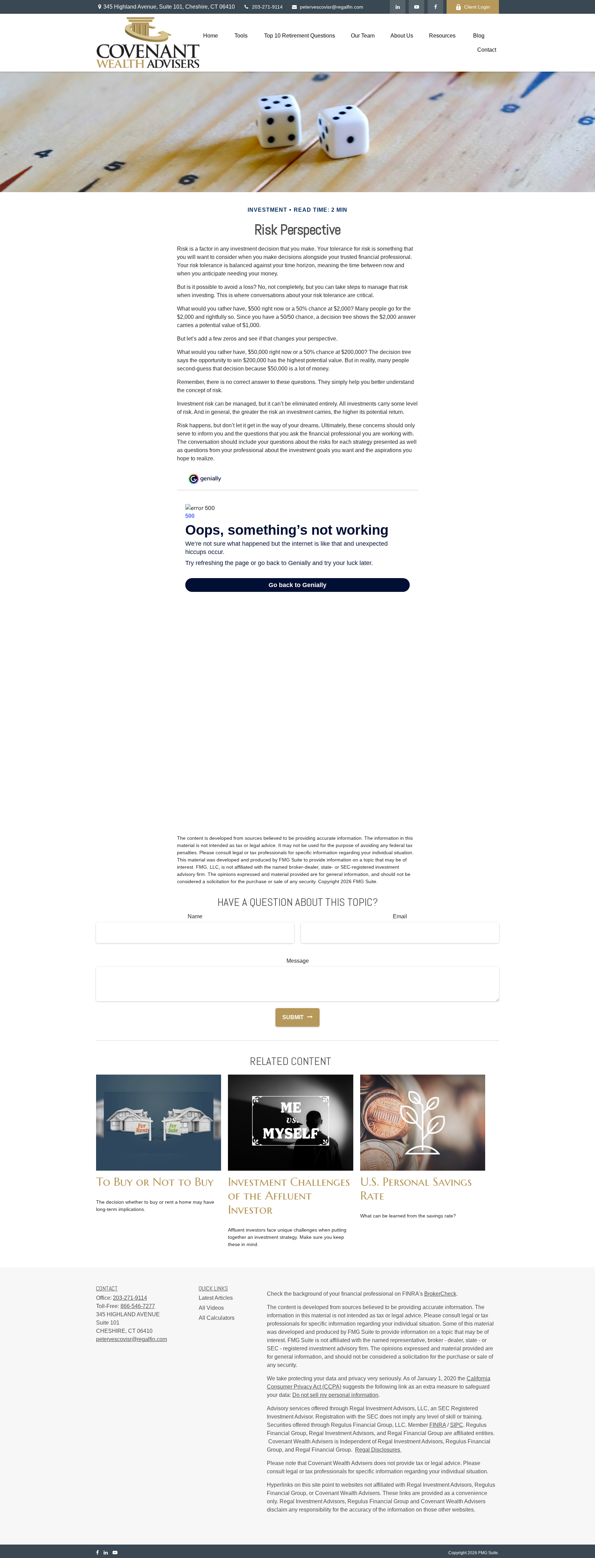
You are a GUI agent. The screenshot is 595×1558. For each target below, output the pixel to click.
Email (400, 916)
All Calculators (216, 1318)
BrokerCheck (440, 1294)
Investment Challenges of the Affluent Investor (289, 1195)
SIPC (456, 1425)
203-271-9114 (267, 7)
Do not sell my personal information (335, 1395)
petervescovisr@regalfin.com (331, 7)
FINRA (437, 1425)
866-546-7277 (138, 1306)
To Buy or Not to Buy (154, 1181)
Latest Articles (216, 1298)
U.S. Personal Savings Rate (416, 1188)
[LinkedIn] (397, 7)
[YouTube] (416, 7)
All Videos (211, 1308)
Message (297, 961)
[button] (210, 36)
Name (195, 916)
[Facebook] (435, 7)
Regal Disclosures (378, 1450)
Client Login (477, 7)
